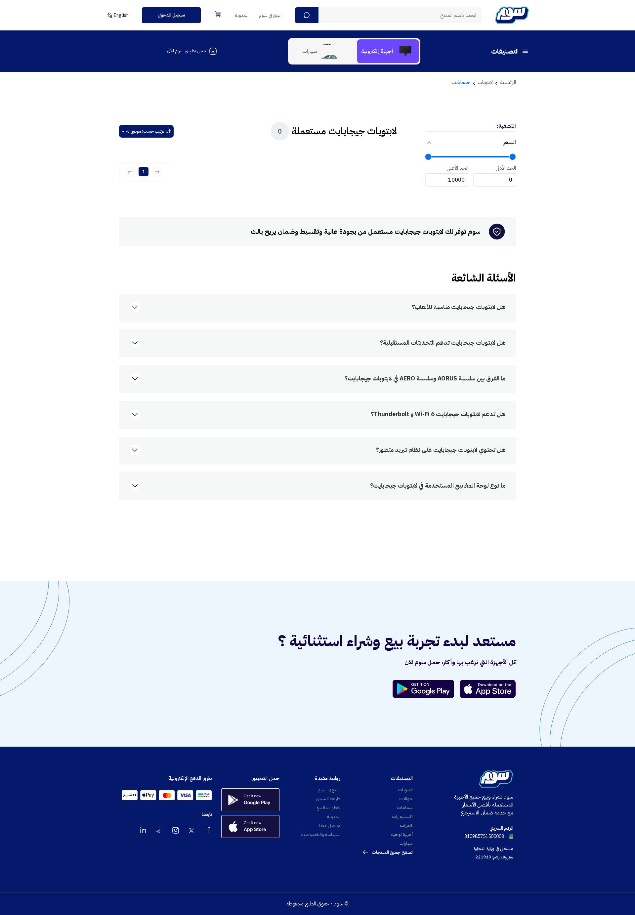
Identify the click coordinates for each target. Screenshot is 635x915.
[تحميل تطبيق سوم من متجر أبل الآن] (488, 689)
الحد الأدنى (505, 168)
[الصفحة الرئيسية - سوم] (512, 15)
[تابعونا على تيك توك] (159, 830)
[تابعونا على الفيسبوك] (208, 830)
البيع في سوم (270, 15)
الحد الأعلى (457, 168)
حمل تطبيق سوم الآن (186, 50)
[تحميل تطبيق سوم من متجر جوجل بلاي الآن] (426, 689)
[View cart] (218, 14)
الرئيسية (508, 82)
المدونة (241, 15)
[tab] (388, 51)
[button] (306, 15)
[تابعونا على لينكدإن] (143, 830)
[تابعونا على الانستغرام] (176, 830)
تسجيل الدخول (171, 15)
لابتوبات (485, 82)
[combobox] (388, 15)
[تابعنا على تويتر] (192, 830)
